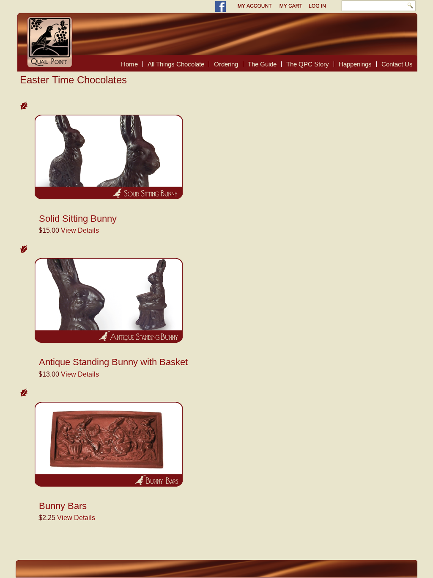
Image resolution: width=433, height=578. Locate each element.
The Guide (262, 64)
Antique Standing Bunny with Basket (113, 362)
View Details (80, 230)
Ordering (226, 64)
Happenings (355, 64)
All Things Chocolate (176, 64)
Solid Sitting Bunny (78, 218)
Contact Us (397, 64)
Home (129, 64)
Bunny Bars (63, 506)
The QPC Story (307, 64)
